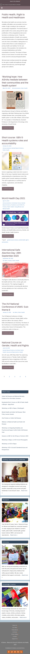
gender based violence (12, 240)
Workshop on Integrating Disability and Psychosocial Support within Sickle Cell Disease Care (15, 430)
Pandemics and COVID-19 (17, 205)
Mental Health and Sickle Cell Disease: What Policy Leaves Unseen (13, 413)
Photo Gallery (14, 634)
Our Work (5, 260)
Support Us (15, 638)
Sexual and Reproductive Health (15, 352)
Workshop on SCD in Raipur (9, 443)
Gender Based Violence (17, 148)
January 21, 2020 (7, 312)
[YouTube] (15, 652)
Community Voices (16, 203)
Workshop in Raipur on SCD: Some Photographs (15, 439)
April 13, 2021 (6, 200)
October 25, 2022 (7, 146)
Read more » (13, 535)
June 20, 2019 (6, 348)
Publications (15, 629)
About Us (14, 625)
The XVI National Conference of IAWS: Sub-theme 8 (15, 307)
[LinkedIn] (18, 652)
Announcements (16, 88)
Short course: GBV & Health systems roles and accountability (15, 140)
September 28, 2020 (8, 258)
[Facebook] (8, 652)
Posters (5, 206)
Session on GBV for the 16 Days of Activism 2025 (15, 436)
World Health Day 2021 (13, 198)
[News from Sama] (21, 652)
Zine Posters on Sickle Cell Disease (11, 418)
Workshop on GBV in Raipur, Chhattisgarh (13, 408)
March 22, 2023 (6, 88)
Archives (15, 632)
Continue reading (7, 127)
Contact (15, 636)
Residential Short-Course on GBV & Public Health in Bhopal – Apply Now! (15, 403)
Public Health (24, 88)
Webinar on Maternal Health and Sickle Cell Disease (13, 423)
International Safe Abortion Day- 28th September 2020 (11, 253)
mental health (22, 240)
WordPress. (21, 648)
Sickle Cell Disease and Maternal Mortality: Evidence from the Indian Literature (13, 397)
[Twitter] (12, 652)
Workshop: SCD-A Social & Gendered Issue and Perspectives (14, 448)
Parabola (14, 648)
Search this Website (15, 1)
